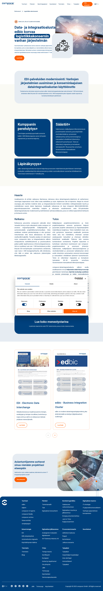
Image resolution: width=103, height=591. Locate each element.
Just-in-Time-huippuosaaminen (68, 520)
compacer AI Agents (28, 511)
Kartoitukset (66, 539)
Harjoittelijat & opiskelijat (70, 555)
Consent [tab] (27, 284)
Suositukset (53, 4)
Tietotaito (25, 552)
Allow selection (51, 311)
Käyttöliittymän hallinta (29, 542)
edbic (23, 504)
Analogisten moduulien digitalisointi (49, 534)
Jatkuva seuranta (68, 542)
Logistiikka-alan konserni (31, 11)
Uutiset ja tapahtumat (49, 561)
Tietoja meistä (47, 552)
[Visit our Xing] (16, 586)
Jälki (43, 568)
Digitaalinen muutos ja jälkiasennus (69, 511)
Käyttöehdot (46, 574)
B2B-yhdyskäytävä (28, 536)
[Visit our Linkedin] (12, 586)
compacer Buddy (27, 514)
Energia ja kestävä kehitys (70, 516)
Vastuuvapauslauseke (49, 577)
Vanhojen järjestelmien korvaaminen (90, 512)
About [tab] (75, 284)
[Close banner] (85, 278)
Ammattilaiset (67, 561)
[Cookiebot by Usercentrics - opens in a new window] (76, 278)
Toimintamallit (47, 504)
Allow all (74, 311)
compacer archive (27, 517)
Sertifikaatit (46, 555)
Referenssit (17, 11)
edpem (24, 507)
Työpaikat (65, 552)
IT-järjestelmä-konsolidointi (91, 507)
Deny (28, 311)
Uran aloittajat (67, 558)
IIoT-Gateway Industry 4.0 (50, 538)
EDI (23, 533)
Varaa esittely (26, 520)
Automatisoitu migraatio (30, 539)
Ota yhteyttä (46, 564)
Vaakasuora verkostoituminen (68, 506)
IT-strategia (86, 504)
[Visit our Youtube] (23, 586)
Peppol (64, 536)
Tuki (43, 507)
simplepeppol (26, 523)
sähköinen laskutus (68, 533)
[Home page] (8, 4)
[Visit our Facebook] (19, 586)
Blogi (23, 555)
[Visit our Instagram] (27, 586)
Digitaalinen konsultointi (50, 511)
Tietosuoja (45, 571)
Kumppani (45, 558)
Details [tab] (52, 284)
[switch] (42, 304)
